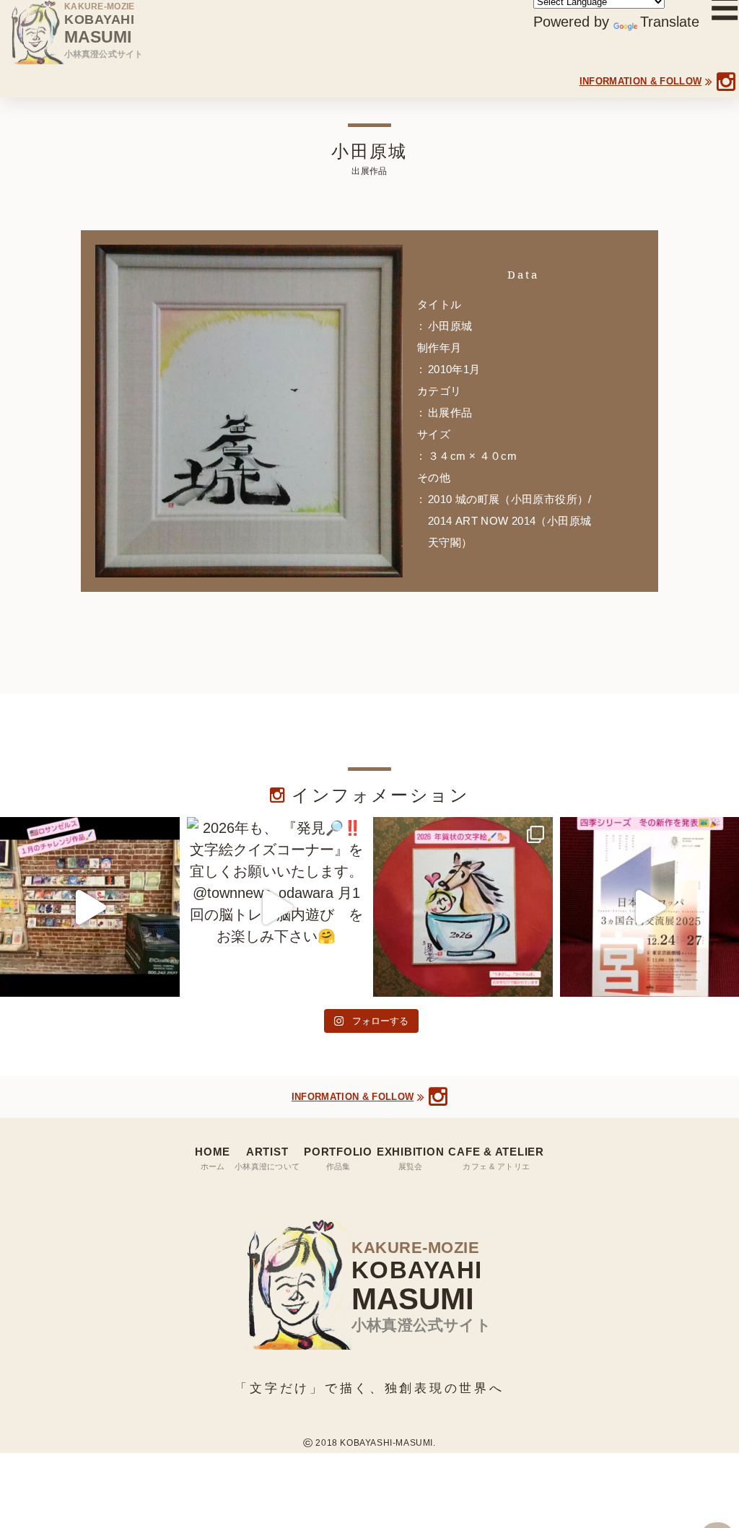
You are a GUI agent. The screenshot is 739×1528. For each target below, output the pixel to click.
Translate (669, 22)
